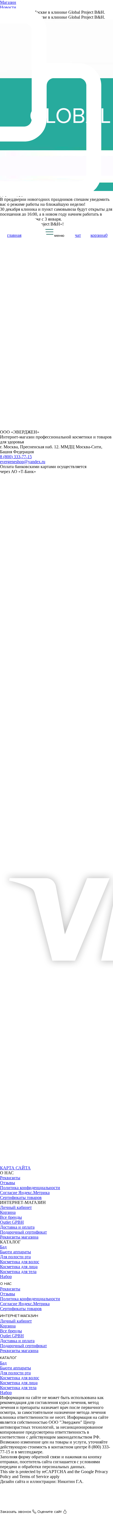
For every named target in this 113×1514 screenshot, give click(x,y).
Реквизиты (10, 1177)
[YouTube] (30, 1163)
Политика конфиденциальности (30, 1187)
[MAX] (18, 1163)
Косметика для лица (19, 1266)
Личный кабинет (16, 1207)
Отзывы (7, 1182)
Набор (6, 1276)
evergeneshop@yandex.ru (22, 461)
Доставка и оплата (17, 1227)
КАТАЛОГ (8, 1357)
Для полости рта (15, 1256)
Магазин (8, 2)
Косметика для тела (18, 1271)
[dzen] (68, 1163)
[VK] (6, 1163)
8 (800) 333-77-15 (16, 456)
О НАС (6, 1283)
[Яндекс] (43, 1163)
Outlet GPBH (12, 1222)
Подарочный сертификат (23, 1232)
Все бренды (11, 1217)
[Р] (55, 1163)
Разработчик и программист (26, 1486)
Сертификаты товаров (21, 1197)
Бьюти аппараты (15, 1252)
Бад (3, 1247)
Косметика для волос (19, 1261)
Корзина (8, 1212)
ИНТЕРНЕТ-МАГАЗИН (19, 1315)
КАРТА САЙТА (15, 1168)
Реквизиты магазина (19, 1237)
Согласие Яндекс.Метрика (25, 1192)
